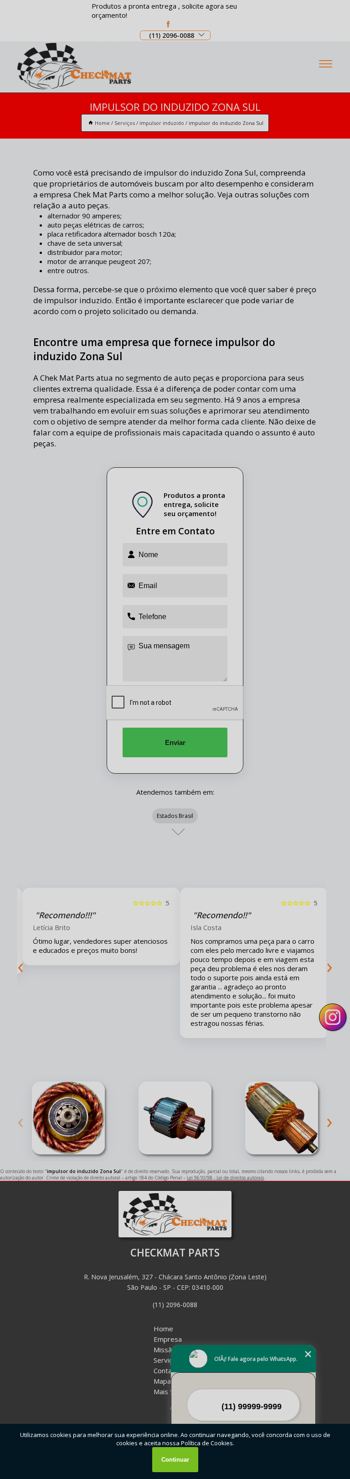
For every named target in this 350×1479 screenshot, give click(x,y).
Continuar (175, 1459)
